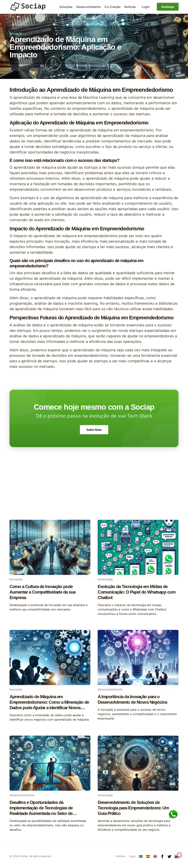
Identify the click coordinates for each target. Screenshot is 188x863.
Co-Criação (112, 7)
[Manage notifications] (179, 855)
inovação (16, 33)
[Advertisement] (94, 490)
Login (132, 856)
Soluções (66, 7)
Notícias (130, 7)
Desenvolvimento (88, 7)
